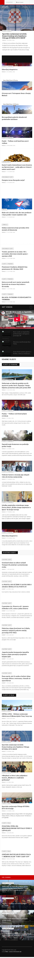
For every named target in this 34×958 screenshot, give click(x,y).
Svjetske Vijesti (9, 552)
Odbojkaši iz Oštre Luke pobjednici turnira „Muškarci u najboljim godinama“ (14, 778)
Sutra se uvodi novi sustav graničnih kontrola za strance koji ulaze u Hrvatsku (15, 284)
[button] (28, 7)
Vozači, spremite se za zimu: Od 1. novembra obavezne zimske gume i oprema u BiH (15, 254)
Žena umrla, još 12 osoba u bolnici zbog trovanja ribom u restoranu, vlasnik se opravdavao (16, 678)
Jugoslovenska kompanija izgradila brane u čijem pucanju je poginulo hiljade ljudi (15, 654)
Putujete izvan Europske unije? (13, 180)
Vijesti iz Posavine (10, 364)
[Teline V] (9, 2)
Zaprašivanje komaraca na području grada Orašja (15, 919)
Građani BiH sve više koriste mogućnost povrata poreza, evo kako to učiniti (16, 934)
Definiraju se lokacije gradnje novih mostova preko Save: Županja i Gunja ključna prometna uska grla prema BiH (16, 385)
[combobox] (31, 2)
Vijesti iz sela (8, 695)
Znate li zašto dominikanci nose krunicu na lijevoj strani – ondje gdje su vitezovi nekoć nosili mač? (17, 167)
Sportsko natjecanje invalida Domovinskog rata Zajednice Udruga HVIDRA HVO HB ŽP (14, 36)
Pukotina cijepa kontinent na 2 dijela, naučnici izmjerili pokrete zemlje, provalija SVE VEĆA (16, 630)
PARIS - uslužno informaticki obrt (13, 951)
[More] (31, 307)
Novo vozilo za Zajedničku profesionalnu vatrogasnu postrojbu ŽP (21, 333)
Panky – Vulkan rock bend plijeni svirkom (14, 904)
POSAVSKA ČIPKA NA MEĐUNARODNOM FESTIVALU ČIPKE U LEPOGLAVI (17, 828)
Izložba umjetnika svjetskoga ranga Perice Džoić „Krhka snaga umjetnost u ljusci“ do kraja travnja (16, 507)
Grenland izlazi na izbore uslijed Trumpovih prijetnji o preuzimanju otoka (15, 565)
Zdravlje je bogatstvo (9, 69)
